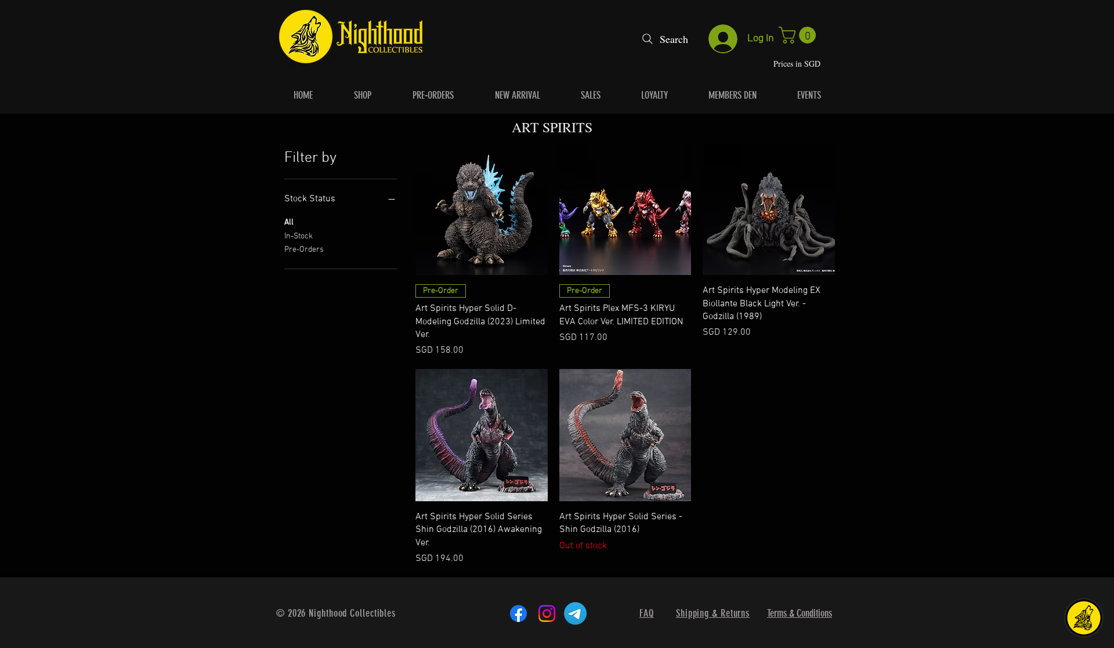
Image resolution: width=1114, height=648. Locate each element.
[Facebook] (518, 613)
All (289, 222)
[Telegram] (575, 613)
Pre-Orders (304, 250)
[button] (799, 35)
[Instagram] (547, 613)
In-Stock (298, 236)
